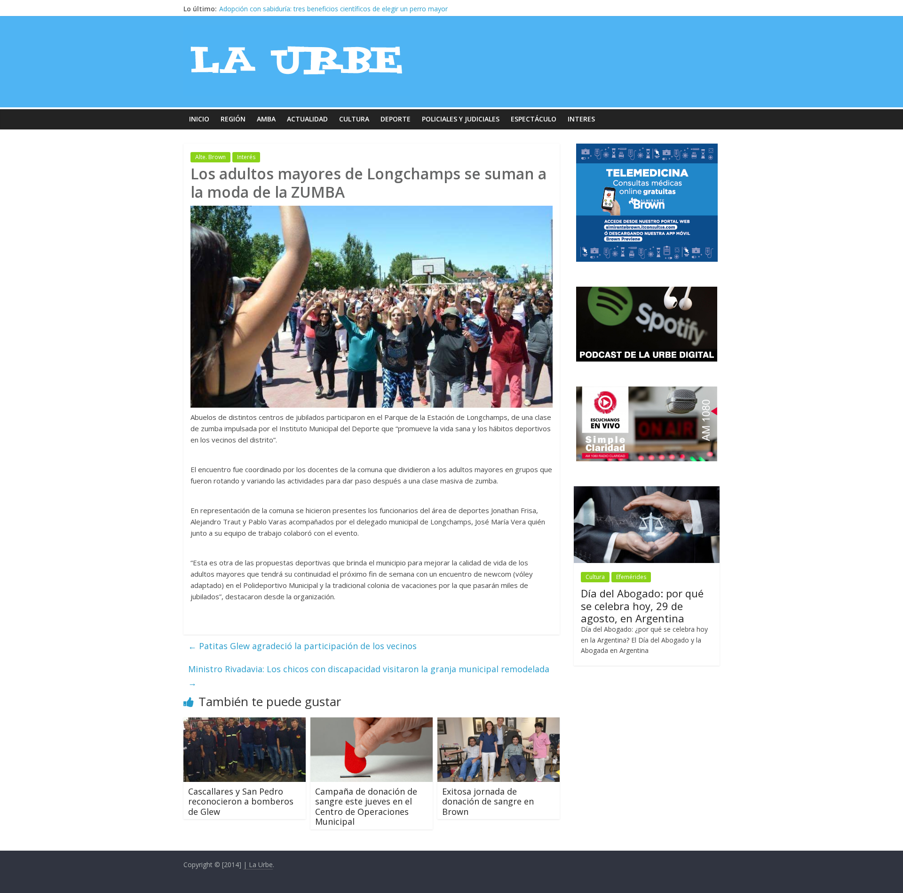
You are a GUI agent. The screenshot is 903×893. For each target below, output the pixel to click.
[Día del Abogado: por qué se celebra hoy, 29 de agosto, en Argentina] (647, 491)
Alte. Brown (210, 157)
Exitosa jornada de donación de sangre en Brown (488, 801)
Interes (581, 118)
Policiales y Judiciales (460, 118)
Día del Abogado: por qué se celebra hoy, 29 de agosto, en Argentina (642, 605)
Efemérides (631, 577)
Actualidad (307, 118)
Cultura (354, 118)
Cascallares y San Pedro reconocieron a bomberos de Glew (240, 801)
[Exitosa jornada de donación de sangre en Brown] (498, 723)
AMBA (266, 118)
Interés (246, 157)
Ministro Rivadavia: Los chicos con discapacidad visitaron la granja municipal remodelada (368, 675)
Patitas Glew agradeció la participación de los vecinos (302, 646)
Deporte (395, 118)
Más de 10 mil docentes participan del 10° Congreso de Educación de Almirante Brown (351, 8)
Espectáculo (533, 118)
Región (233, 118)
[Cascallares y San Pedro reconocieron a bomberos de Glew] (244, 723)
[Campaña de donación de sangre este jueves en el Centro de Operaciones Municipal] (371, 723)
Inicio (199, 118)
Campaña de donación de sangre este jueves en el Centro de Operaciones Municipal (366, 807)
